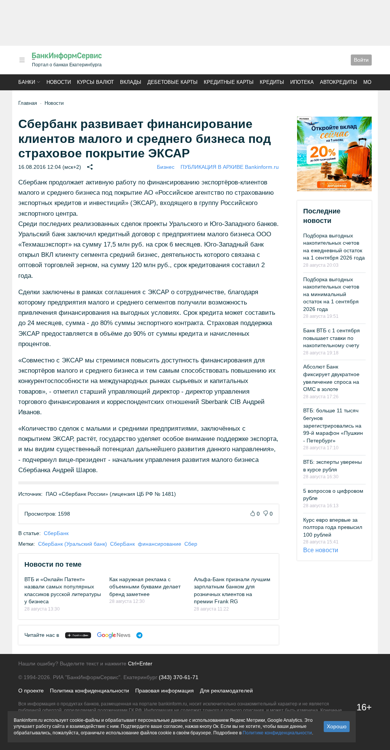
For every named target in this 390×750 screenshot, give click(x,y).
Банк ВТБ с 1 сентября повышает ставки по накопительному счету (331, 337)
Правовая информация (164, 691)
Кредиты (272, 82)
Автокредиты (338, 82)
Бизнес (165, 167)
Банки (26, 82)
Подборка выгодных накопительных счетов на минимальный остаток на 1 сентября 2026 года (331, 294)
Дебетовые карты (172, 82)
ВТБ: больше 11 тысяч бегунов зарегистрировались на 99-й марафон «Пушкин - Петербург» (333, 425)
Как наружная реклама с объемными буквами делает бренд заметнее (145, 586)
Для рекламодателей (226, 691)
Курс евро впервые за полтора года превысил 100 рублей (332, 527)
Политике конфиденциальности (277, 733)
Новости (58, 82)
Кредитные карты (229, 82)
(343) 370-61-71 (178, 677)
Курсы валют (95, 82)
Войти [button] (361, 60)
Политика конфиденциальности (89, 691)
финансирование (159, 544)
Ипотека (302, 82)
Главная (27, 103)
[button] (22, 60)
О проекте (31, 691)
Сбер (190, 544)
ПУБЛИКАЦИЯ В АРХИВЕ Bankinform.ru (230, 167)
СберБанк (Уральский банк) (72, 544)
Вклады (130, 82)
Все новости (320, 550)
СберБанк (56, 533)
